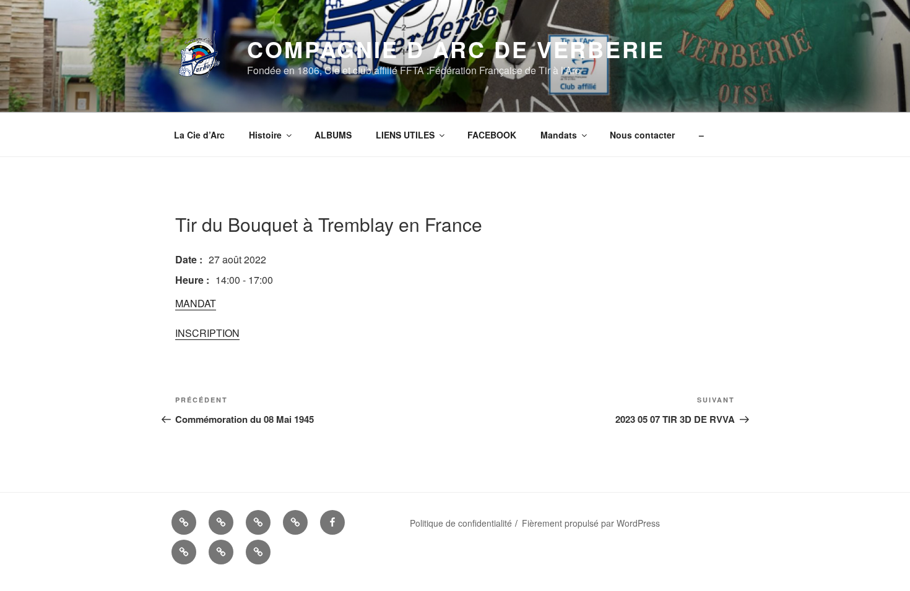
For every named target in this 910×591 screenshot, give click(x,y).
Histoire (265, 135)
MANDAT (195, 303)
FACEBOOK (491, 135)
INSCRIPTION (207, 333)
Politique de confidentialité (461, 523)
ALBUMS (333, 135)
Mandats (558, 135)
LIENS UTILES (405, 135)
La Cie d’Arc (199, 135)
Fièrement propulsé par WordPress (591, 523)
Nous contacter (642, 135)
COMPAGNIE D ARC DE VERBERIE (456, 49)
